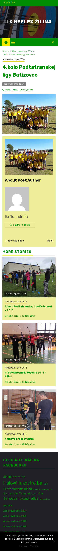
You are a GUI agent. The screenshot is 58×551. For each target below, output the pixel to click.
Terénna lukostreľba (31, 493)
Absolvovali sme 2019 (14, 521)
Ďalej (50, 240)
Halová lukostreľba (22, 483)
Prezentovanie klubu (17, 489)
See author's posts (20, 224)
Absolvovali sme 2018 (14, 526)
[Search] (53, 42)
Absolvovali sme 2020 (14, 516)
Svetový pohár (47, 489)
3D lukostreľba (14, 477)
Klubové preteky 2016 (19, 438)
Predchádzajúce (14, 240)
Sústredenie (10, 493)
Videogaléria (45, 499)
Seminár (37, 489)
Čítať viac (34, 546)
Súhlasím (23, 546)
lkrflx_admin (27, 90)
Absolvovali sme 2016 (13, 59)
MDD (46, 484)
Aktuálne (7, 505)
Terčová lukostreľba (21, 498)
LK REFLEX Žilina (29, 22)
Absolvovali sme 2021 (14, 510)
